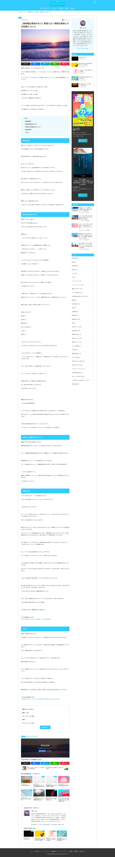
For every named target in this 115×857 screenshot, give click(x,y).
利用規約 (70, 851)
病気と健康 (75, 384)
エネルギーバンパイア (78, 368)
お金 (74, 262)
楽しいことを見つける (78, 376)
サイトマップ (47, 851)
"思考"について (76, 326)
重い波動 (75, 258)
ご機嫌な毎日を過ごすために (80, 296)
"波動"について (77, 338)
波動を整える (76, 319)
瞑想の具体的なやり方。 (31, 124)
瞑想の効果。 (28, 129)
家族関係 (75, 315)
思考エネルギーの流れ (78, 361)
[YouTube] (61, 824)
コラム (24, 12)
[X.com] (49, 751)
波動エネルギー (76, 342)
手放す (74, 269)
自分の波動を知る (77, 372)
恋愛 (73, 323)
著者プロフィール (39, 851)
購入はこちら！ (82, 140)
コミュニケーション (77, 285)
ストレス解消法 (76, 346)
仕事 (74, 307)
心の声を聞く (76, 304)
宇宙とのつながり (77, 365)
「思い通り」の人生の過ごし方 (80, 380)
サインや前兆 (76, 357)
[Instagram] (54, 824)
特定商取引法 (54, 851)
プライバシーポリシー (62, 851)
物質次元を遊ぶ (76, 334)
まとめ (26, 132)
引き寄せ (75, 349)
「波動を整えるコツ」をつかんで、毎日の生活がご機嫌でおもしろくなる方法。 (40, 699)
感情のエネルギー (77, 288)
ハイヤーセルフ (76, 281)
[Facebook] (42, 751)
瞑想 (28, 736)
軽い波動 (75, 265)
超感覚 (74, 300)
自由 (36, 736)
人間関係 (75, 311)
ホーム (32, 851)
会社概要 (76, 851)
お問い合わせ (82, 851)
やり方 (32, 736)
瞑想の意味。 (28, 121)
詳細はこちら (45, 727)
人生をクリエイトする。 (55, 853)
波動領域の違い (76, 353)
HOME (21, 12)
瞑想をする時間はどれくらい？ (32, 127)
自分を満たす (76, 330)
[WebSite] (34, 824)
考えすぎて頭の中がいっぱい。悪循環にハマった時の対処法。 (36, 619)
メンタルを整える (77, 292)
